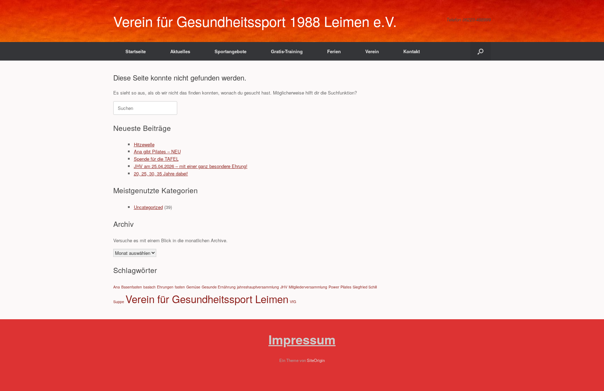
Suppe (118, 301)
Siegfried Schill (365, 286)
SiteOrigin (316, 360)
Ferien (334, 51)
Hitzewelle (144, 144)
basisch (149, 286)
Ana (116, 286)
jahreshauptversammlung (258, 286)
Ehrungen (165, 286)
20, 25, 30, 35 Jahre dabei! (161, 173)
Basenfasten (131, 286)
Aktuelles (180, 51)
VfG (293, 301)
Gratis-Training (287, 51)
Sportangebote (230, 51)
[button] (480, 51)
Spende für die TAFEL (156, 158)
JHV (283, 286)
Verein (372, 51)
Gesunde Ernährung (219, 286)
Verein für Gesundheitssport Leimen (206, 298)
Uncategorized (148, 207)
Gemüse (193, 286)
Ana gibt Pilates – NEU (157, 151)
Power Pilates (340, 286)
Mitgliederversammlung (308, 286)
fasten (180, 286)
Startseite (135, 51)
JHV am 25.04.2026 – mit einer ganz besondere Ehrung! (190, 166)
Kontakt (411, 51)
